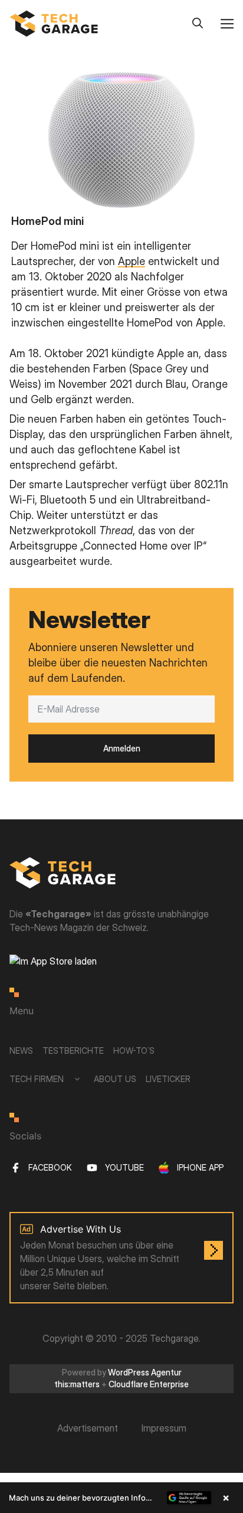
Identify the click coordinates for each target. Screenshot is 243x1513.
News (21, 1050)
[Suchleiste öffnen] (197, 23)
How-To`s (134, 1050)
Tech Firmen (36, 1079)
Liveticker (168, 1079)
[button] (121, 1497)
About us (115, 1079)
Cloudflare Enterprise (149, 1384)
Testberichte (73, 1050)
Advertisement (87, 1428)
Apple (131, 261)
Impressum (164, 1428)
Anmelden (121, 748)
